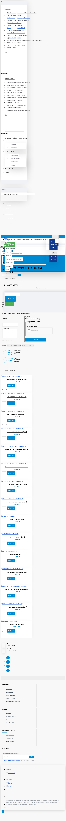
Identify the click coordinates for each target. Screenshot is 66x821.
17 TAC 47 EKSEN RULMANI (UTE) (17, 484)
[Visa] (9, 770)
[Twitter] (8, 662)
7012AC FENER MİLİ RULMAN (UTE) (17, 379)
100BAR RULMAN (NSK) (17, 625)
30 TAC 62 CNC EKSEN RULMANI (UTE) (16, 449)
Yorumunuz (5, 328)
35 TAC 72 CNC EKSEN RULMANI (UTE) (16, 467)
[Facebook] (8, 657)
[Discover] (10, 780)
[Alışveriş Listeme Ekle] (4, 389)
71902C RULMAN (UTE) (17, 519)
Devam (36, 339)
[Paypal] (9, 783)
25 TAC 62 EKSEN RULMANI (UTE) (17, 432)
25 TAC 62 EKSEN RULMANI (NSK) (17, 607)
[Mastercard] (11, 773)
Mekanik (31, 345)
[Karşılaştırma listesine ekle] (8, 389)
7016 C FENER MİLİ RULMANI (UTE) (17, 414)
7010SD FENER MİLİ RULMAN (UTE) (17, 572)
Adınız (4, 322)
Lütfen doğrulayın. (32, 326)
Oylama (27, 317)
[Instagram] (8, 666)
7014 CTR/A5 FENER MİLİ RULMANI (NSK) (17, 590)
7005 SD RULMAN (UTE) (17, 555)
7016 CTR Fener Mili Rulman (14, 345)
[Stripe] (9, 786)
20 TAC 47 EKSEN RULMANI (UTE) (17, 502)
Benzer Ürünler (10, 370)
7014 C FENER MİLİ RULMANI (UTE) (17, 397)
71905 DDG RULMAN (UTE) (17, 537)
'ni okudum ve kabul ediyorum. (19, 760)
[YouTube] (8, 670)
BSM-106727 (25, 345)
